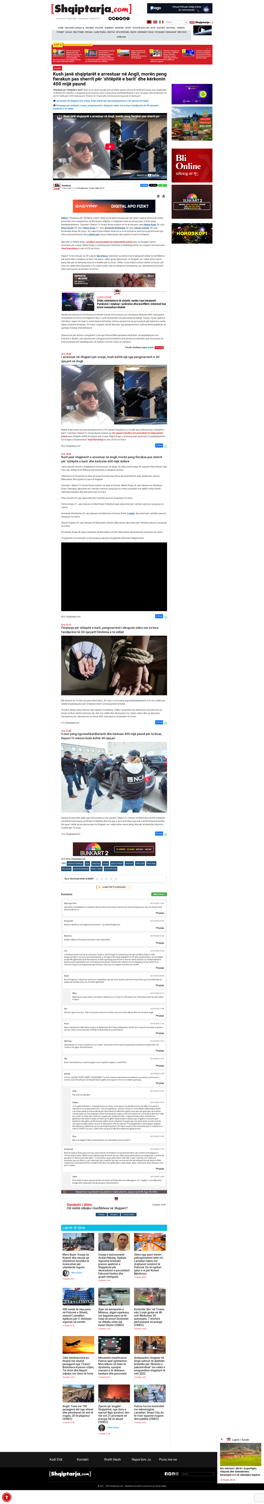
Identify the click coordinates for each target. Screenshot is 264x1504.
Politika (101, 1215)
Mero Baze (77, 1273)
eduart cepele (96, 869)
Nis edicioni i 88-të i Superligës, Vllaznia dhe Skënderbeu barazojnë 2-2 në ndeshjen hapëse (240, 1471)
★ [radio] (97, 879)
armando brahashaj (81, 869)
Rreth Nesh (112, 1459)
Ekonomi (119, 28)
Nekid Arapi (150, 224)
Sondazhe (121, 37)
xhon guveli (66, 869)
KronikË (90, 28)
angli (87, 863)
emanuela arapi (110, 869)
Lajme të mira (100, 32)
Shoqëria (113, 1215)
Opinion (181, 28)
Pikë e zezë (181, 32)
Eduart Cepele (141, 227)
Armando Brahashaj (115, 227)
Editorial (170, 28)
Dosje (151, 32)
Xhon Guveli (67, 227)
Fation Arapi (89, 227)
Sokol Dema (113, 1427)
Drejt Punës (78, 32)
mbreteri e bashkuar (75, 863)
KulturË (161, 28)
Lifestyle (111, 32)
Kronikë (57, 68)
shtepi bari (96, 863)
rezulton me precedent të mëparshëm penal (109, 241)
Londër (131, 513)
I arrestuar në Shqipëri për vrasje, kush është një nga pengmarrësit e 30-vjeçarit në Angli (102, 100)
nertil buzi (129, 863)
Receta (133, 32)
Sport (128, 28)
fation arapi (151, 863)
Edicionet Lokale (73, 28)
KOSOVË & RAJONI (141, 28)
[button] (7, 1497)
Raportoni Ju (141, 1459)
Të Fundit (60, 32)
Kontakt (82, 1459)
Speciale (89, 32)
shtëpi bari (94, 234)
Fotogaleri (160, 32)
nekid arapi (140, 863)
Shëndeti (109, 28)
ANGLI (64, 218)
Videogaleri (171, 32)
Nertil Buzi (102, 255)
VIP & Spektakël (122, 32)
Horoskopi (142, 32)
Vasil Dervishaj (69, 248)
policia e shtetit (117, 863)
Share (145, 185)
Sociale (68, 32)
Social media (128, 1215)
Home (61, 28)
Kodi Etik (56, 1459)
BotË (153, 28)
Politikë (99, 28)
